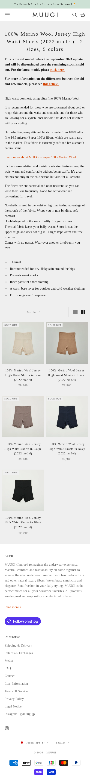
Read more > (13, 607)
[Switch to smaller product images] (83, 312)
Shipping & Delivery (18, 645)
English (61, 742)
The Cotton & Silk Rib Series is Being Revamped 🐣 (45, 4)
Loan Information (16, 683)
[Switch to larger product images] (75, 312)
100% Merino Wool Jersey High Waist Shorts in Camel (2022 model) (67, 375)
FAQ (8, 668)
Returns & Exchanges (19, 653)
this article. (51, 84)
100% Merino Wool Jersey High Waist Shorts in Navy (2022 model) (67, 448)
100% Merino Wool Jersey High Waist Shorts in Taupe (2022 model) (23, 448)
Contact (10, 676)
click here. (57, 69)
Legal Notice (13, 706)
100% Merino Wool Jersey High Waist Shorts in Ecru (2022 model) (23, 375)
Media (9, 660)
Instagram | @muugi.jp (20, 714)
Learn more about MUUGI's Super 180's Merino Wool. (41, 157)
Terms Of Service (16, 691)
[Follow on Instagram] (7, 728)
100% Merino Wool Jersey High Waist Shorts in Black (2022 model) (23, 522)
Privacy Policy (14, 699)
